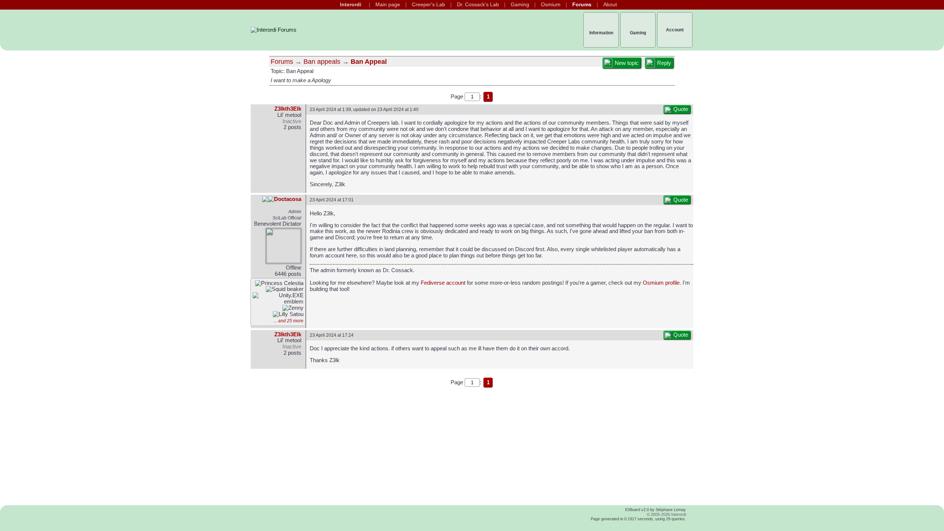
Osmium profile (661, 283)
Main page (387, 4)
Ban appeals (321, 61)
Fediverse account (443, 283)
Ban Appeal (369, 61)
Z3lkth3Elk (287, 109)
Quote (680, 109)
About (610, 4)
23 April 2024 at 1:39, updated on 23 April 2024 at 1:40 (364, 109)
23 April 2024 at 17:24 (332, 335)
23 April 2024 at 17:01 (332, 199)
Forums (581, 4)
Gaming (520, 4)
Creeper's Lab (428, 4)
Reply (664, 63)
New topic (627, 63)
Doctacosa (287, 199)
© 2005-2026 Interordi (666, 514)
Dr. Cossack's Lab (478, 4)
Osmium (550, 4)
